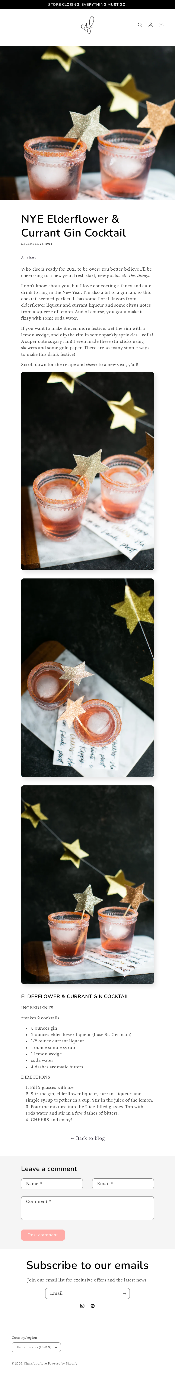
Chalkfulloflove (35, 1363)
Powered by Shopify (63, 1363)
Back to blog (90, 1138)
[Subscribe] (124, 1293)
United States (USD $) (34, 1347)
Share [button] (31, 257)
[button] (14, 25)
